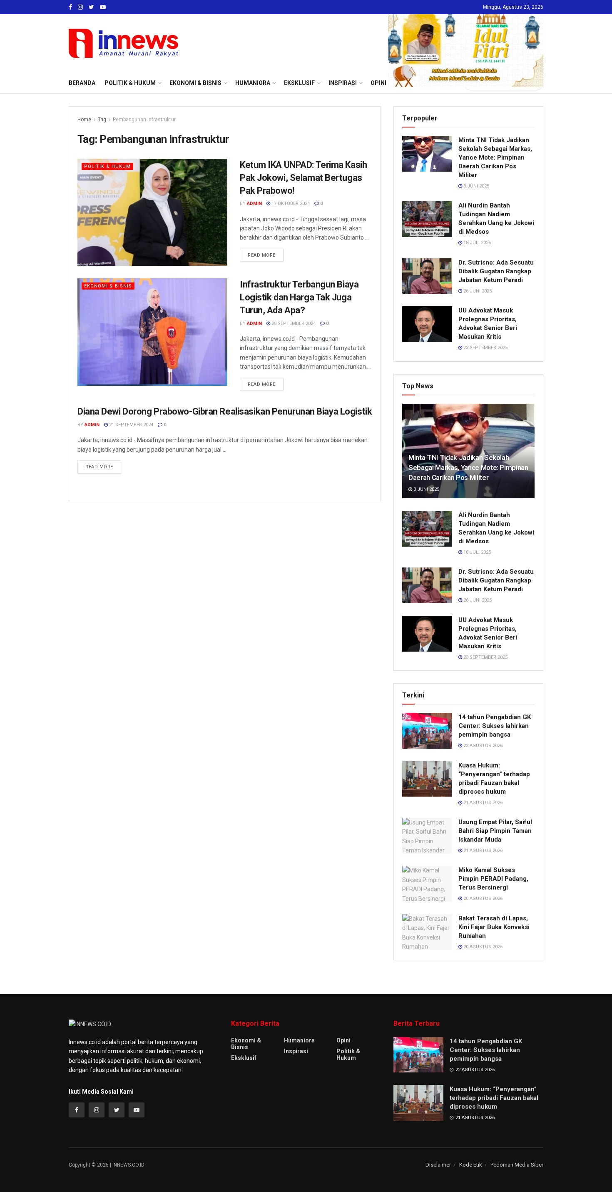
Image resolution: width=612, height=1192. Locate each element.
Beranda (82, 83)
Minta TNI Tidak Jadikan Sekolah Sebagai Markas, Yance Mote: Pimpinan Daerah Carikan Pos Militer (495, 157)
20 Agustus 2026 (482, 898)
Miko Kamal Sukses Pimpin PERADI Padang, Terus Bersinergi (493, 878)
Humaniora (299, 1040)
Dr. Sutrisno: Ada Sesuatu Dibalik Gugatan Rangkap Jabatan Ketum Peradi (496, 271)
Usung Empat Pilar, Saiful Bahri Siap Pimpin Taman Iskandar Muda (495, 830)
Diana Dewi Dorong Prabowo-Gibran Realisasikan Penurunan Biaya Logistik (224, 411)
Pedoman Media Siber (516, 1165)
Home (84, 119)
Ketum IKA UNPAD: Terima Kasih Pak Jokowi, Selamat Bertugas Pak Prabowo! (303, 178)
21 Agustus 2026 (482, 802)
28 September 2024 (293, 323)
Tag (102, 119)
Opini (343, 1040)
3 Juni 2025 (475, 186)
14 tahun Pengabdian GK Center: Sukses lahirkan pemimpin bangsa (494, 725)
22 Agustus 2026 (482, 745)
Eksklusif (243, 1058)
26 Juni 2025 (477, 291)
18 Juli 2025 (476, 242)
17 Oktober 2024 (290, 203)
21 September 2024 (130, 424)
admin (254, 203)
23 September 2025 (485, 347)
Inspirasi (296, 1051)
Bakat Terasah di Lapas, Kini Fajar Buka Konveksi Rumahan (494, 927)
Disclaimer (438, 1165)
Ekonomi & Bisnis (108, 286)
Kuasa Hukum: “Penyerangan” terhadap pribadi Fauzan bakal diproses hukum (494, 1097)
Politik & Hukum (130, 83)
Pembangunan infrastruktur (144, 119)
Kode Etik (470, 1165)
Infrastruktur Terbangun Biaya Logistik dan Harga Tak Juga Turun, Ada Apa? (299, 297)
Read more (262, 255)
